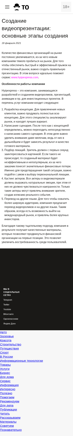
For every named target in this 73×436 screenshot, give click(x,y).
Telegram (7, 300)
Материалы (8, 421)
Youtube (7, 309)
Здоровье (7, 336)
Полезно (6, 393)
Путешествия (9, 348)
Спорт (4, 352)
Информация (9, 385)
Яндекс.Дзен (9, 324)
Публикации (8, 409)
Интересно (7, 389)
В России (6, 356)
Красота (5, 340)
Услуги (5, 369)
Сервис (5, 381)
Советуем (7, 426)
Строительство (10, 344)
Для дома (7, 377)
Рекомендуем (9, 401)
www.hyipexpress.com (24, 77)
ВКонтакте (8, 314)
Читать (5, 413)
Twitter (6, 305)
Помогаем (7, 397)
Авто (3, 332)
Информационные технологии (21, 360)
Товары (5, 365)
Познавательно (11, 430)
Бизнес (5, 373)
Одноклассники (10, 319)
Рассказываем (10, 417)
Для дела (6, 405)
